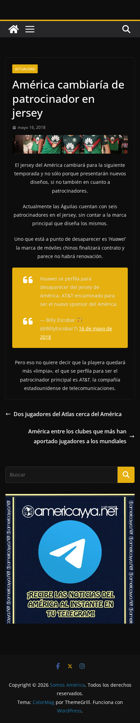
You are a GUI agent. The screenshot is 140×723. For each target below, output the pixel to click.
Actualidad (25, 68)
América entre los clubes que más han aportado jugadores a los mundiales (77, 436)
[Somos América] (13, 29)
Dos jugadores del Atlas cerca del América (68, 414)
